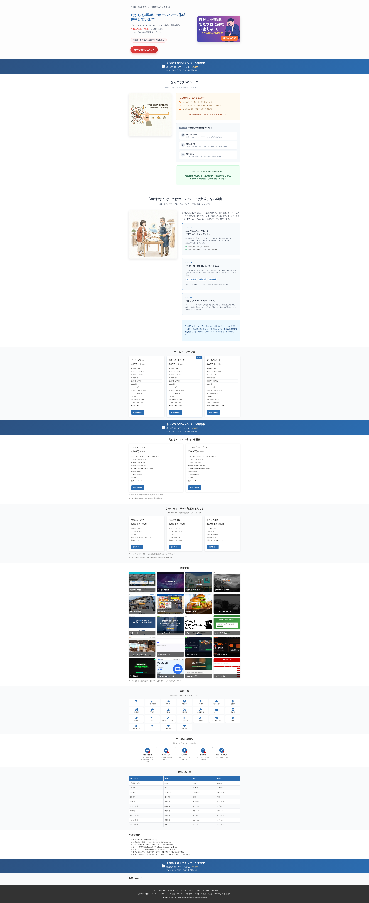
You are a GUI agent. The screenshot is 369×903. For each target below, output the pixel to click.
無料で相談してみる (143, 50)
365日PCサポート (219, 894)
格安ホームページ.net (151, 894)
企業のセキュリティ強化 (167, 894)
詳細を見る (137, 547)
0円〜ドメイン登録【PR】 (185, 894)
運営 (228, 894)
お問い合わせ (137, 412)
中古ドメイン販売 (200, 894)
